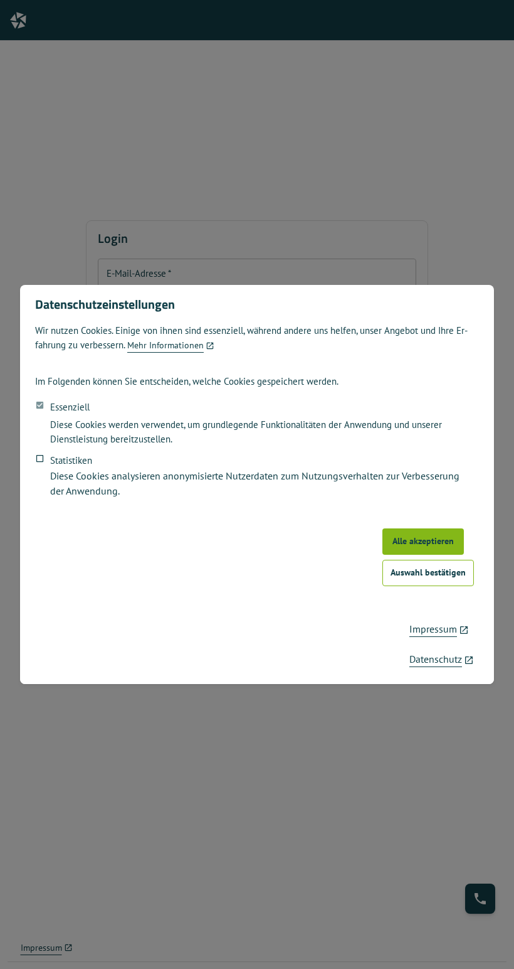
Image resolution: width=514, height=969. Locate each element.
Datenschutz (435, 659)
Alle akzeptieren (423, 541)
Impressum (433, 629)
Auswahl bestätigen (428, 572)
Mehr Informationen (165, 345)
